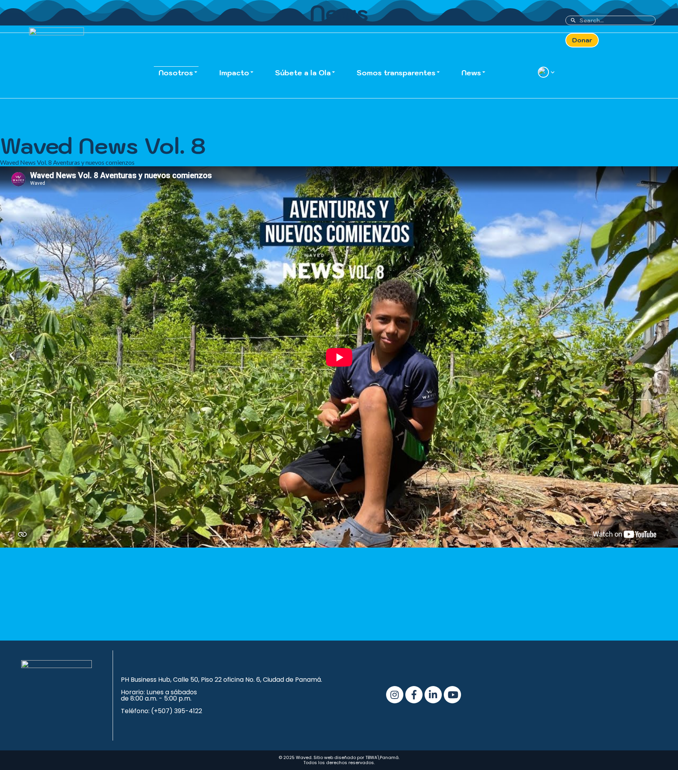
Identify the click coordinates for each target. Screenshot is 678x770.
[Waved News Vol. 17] (414, 583)
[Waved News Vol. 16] (125, 619)
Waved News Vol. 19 (124, 595)
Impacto (234, 72)
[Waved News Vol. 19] (125, 583)
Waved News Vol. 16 (125, 632)
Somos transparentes (396, 72)
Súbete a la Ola (303, 72)
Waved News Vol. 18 (269, 595)
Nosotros (176, 72)
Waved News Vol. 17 (414, 595)
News (471, 72)
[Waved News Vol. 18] (269, 583)
